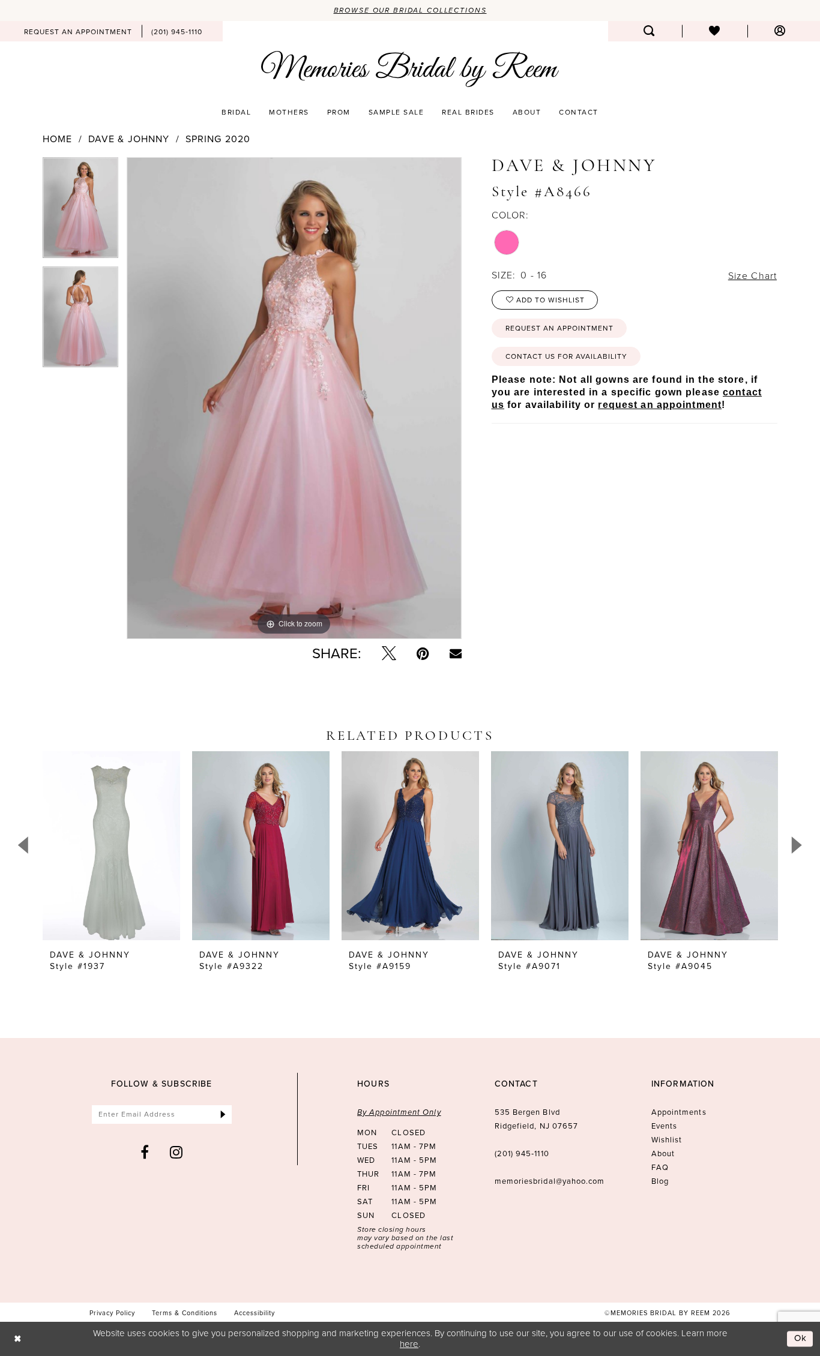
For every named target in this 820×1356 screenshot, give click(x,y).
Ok (800, 1338)
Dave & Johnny (129, 139)
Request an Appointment (559, 328)
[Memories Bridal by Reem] (410, 69)
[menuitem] (78, 31)
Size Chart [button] (752, 275)
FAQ (660, 1167)
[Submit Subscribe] (223, 1114)
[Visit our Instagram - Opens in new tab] (176, 1152)
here (409, 1343)
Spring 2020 (217, 139)
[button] (780, 31)
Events (664, 1126)
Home (57, 139)
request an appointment (660, 405)
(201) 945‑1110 (522, 1153)
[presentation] (111, 845)
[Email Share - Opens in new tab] (456, 653)
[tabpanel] (80, 211)
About (663, 1153)
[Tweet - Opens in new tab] (389, 653)
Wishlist (667, 1139)
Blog (660, 1181)
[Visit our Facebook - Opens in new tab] (144, 1152)
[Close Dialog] (17, 1338)
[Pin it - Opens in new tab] (423, 653)
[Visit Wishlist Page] (714, 31)
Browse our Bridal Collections (410, 10)
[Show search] (649, 31)
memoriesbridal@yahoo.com (550, 1181)
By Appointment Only (399, 1112)
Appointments (679, 1112)
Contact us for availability (566, 356)
